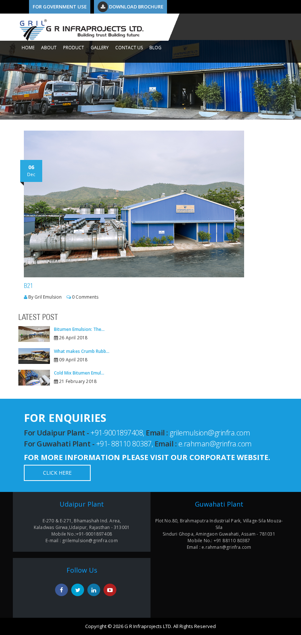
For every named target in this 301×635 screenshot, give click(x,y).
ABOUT (49, 47)
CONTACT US (129, 47)
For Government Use (60, 6)
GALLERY (100, 47)
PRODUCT (73, 47)
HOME (28, 47)
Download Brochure (135, 6)
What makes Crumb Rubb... (81, 351)
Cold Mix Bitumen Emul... (79, 373)
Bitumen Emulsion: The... (79, 329)
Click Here (57, 472)
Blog (155, 47)
